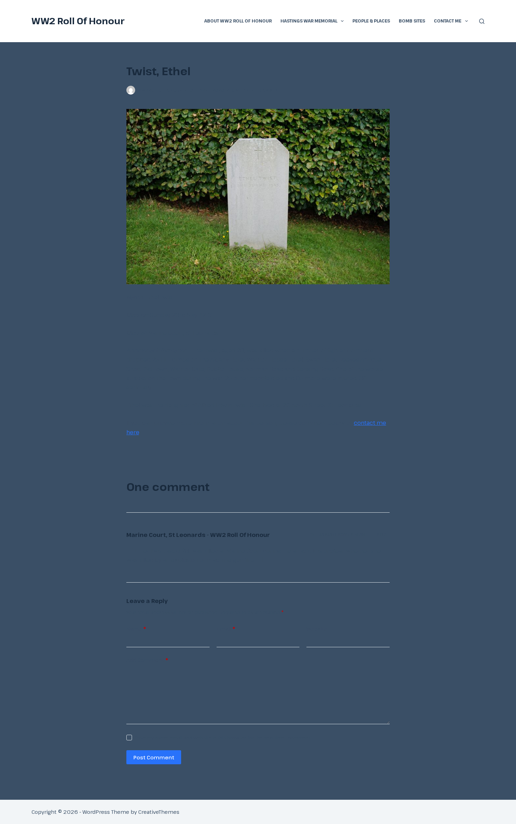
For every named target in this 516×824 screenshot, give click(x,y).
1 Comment (268, 90)
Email (226, 628)
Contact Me (447, 21)
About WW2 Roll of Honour (238, 21)
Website (316, 628)
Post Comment (153, 757)
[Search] (481, 21)
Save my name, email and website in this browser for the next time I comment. (223, 737)
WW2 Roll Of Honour (78, 21)
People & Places (371, 21)
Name (136, 628)
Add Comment (147, 659)
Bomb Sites (412, 21)
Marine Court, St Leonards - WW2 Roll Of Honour (198, 535)
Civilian (240, 90)
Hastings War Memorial (308, 21)
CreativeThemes (158, 811)
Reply (381, 534)
